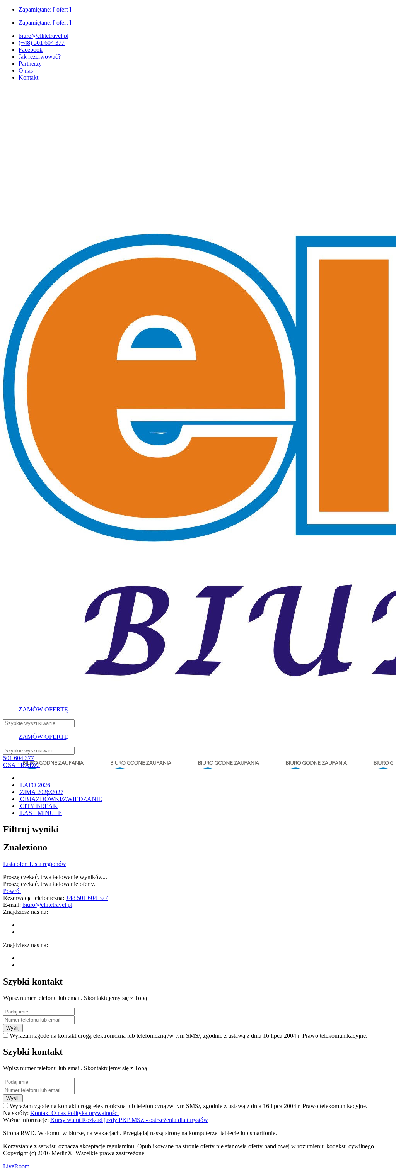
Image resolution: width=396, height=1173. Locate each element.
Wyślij (13, 1028)
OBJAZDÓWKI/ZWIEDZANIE (60, 799)
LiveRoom (16, 1166)
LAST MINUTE (40, 813)
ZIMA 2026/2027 (41, 792)
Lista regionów (47, 864)
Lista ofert (16, 864)
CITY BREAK (38, 806)
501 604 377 (18, 758)
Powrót (12, 891)
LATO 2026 (34, 785)
